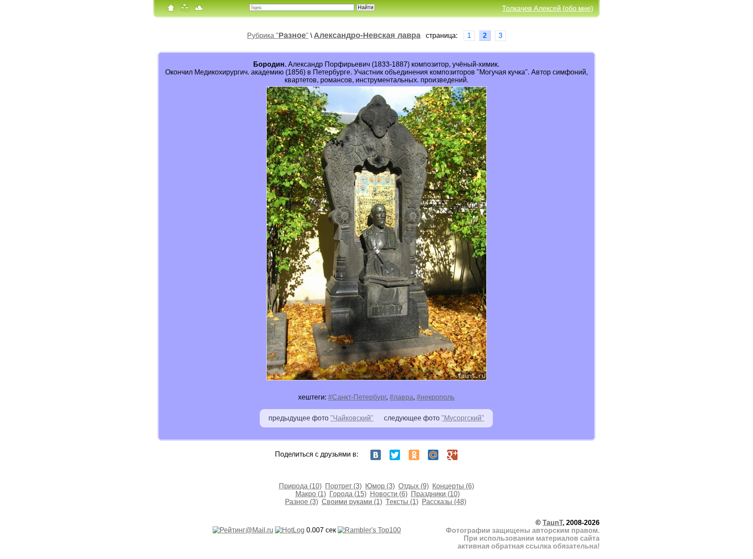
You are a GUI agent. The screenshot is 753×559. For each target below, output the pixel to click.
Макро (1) (310, 494)
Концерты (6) (453, 486)
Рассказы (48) (444, 501)
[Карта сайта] (184, 10)
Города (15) (347, 494)
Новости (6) (388, 494)
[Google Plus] (452, 455)
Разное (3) (301, 501)
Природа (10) (300, 486)
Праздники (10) (435, 494)
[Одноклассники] (414, 455)
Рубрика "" (278, 35)
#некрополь (436, 397)
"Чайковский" (351, 418)
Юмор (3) (380, 486)
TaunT (553, 522)
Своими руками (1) (352, 501)
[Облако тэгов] (198, 10)
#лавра (401, 397)
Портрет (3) (343, 486)
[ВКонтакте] (375, 455)
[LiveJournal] (471, 455)
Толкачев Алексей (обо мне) (547, 8)
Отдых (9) (413, 486)
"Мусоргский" (462, 418)
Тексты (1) (402, 501)
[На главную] (170, 10)
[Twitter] (395, 455)
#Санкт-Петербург (357, 397)
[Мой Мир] (433, 455)
